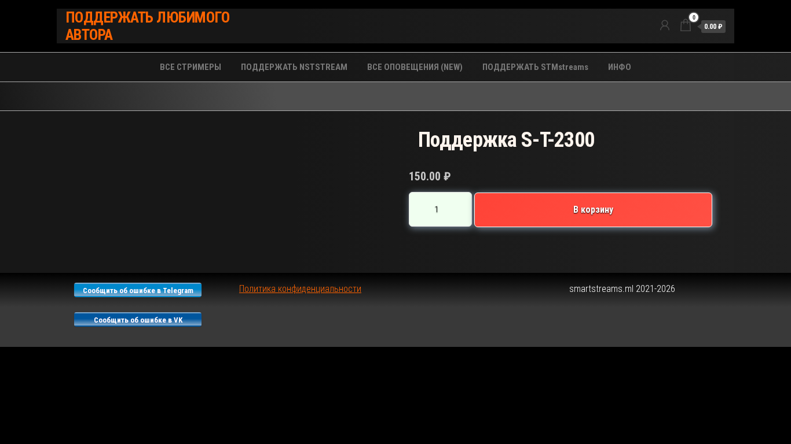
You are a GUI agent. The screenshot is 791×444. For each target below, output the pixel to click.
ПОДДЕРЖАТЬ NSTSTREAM (294, 67)
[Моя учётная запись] (664, 25)
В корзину (593, 209)
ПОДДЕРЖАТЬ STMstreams (535, 67)
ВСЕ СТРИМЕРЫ (190, 67)
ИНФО (619, 67)
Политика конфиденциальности (300, 288)
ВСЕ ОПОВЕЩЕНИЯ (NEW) (415, 67)
